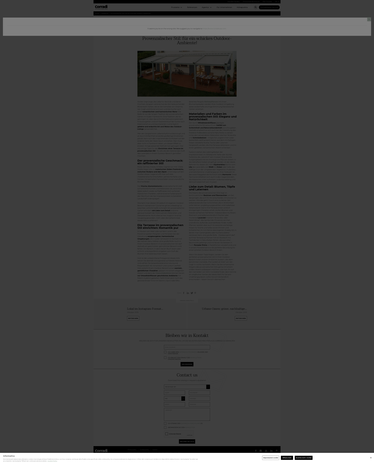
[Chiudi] (371, 458)
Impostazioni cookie (270, 458)
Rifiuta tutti (287, 458)
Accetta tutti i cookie (303, 458)
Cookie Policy (52, 461)
